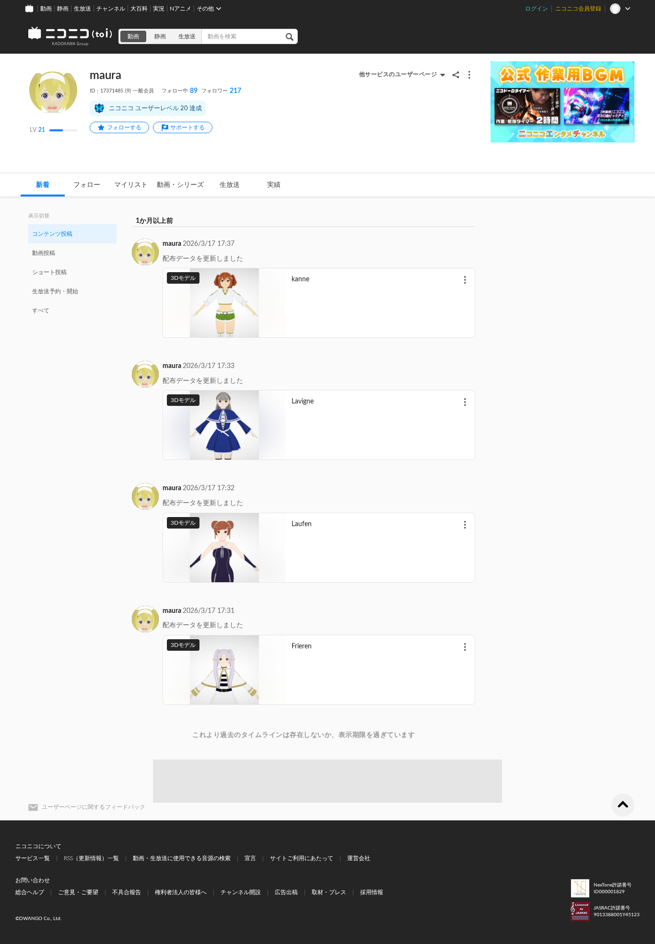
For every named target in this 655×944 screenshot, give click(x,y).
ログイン (536, 9)
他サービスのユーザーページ (398, 74)
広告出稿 (286, 892)
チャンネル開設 (241, 892)
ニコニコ (70, 36)
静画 (63, 9)
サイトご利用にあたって (301, 858)
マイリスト (131, 185)
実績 (274, 185)
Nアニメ (180, 9)
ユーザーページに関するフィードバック (93, 807)
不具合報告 (126, 892)
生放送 (82, 9)
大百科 (139, 9)
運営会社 (358, 858)
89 (180, 91)
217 (221, 91)
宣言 (250, 858)
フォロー (86, 185)
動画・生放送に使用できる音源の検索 (182, 858)
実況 (158, 9)
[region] (72, 272)
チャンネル (110, 9)
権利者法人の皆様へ (181, 892)
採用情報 (371, 892)
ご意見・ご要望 (78, 892)
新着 (42, 185)
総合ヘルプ (29, 892)
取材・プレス (329, 892)
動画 (46, 9)
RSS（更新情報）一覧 (91, 858)
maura (172, 244)
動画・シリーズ (180, 185)
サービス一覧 (32, 858)
